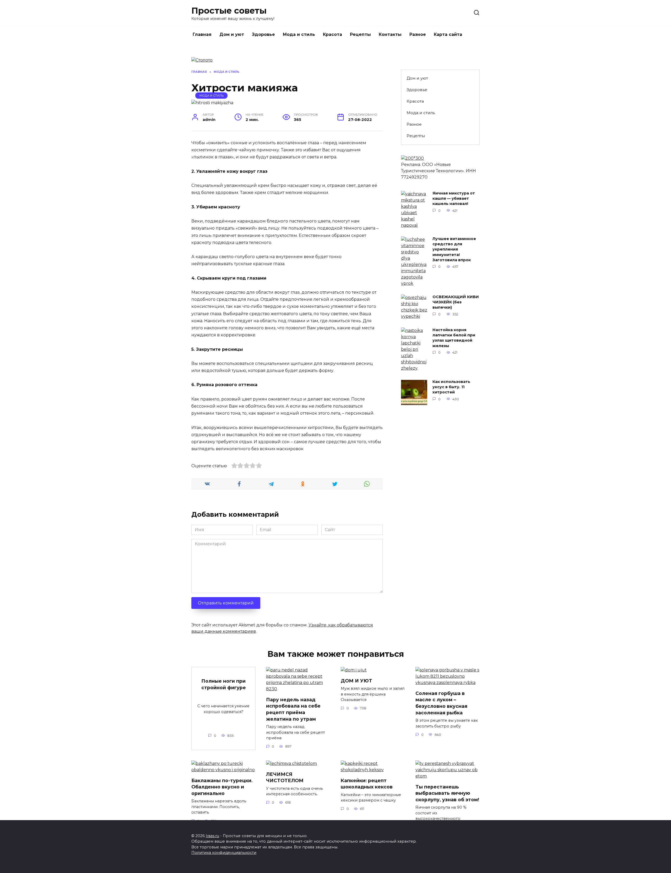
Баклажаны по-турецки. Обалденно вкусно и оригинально (222, 786)
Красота (332, 34)
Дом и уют (231, 34)
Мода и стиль (299, 34)
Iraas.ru (212, 835)
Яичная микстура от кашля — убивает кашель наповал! (453, 198)
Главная (202, 34)
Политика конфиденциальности (223, 852)
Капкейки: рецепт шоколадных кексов (367, 783)
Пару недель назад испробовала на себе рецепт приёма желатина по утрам (293, 709)
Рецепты (360, 34)
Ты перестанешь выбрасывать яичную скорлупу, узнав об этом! (447, 793)
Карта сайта (448, 34)
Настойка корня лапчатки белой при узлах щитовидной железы (453, 338)
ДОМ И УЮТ (356, 680)
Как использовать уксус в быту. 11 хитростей (451, 387)
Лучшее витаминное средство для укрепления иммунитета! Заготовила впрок (454, 250)
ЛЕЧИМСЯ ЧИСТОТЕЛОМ (285, 777)
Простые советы (229, 10)
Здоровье (263, 34)
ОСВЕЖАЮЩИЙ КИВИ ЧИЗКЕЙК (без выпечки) (455, 302)
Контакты (390, 34)
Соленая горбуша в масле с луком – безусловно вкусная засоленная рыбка (441, 702)
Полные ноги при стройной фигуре (223, 684)
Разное (417, 34)
